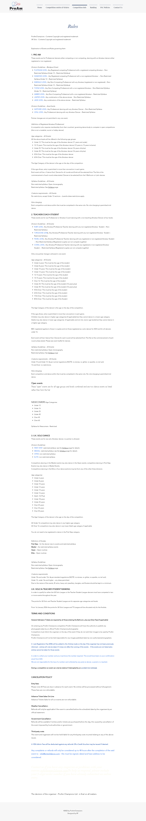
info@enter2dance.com (50, 754)
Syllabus (51, 187)
